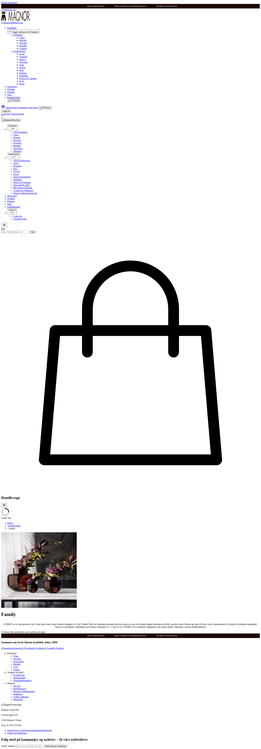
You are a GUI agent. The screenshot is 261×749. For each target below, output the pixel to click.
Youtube (59, 648)
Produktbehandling (22, 680)
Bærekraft (18, 699)
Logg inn (6, 111)
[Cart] (2, 117)
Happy (22, 59)
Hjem (10, 523)
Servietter (17, 148)
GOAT (16, 171)
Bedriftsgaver (19, 688)
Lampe (16, 669)
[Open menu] (11, 120)
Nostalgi (23, 56)
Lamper (23, 48)
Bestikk (23, 46)
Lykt (15, 667)
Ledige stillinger (21, 697)
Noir (21, 70)
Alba (21, 65)
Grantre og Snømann (23, 190)
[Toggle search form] (14, 100)
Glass (22, 37)
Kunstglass (18, 661)
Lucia (16, 174)
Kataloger (18, 694)
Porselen (17, 143)
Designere (12, 86)
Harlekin (23, 75)
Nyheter (11, 89)
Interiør (22, 40)
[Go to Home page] (8, 9)
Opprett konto (17, 114)
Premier (11, 92)
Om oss (17, 686)
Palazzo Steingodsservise (25, 193)
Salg (9, 94)
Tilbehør (17, 151)
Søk (33, 232)
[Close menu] (4, 225)
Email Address (8, 746)
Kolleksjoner (19, 51)
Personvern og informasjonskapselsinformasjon (29, 730)
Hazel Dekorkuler (21, 177)
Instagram (18, 648)
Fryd (21, 81)
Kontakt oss (19, 675)
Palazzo (23, 73)
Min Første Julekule (22, 187)
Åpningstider (19, 678)
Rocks (22, 67)
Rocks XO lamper (28, 78)
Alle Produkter (20, 132)
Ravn (21, 84)
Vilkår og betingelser (17, 733)
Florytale (23, 62)
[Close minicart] (4, 505)
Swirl (21, 54)
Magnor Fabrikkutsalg (23, 691)
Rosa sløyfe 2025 (21, 185)
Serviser (23, 43)
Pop (15, 168)
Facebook (40, 648)
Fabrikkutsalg (13, 97)
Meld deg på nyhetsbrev (55, 746)
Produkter (12, 28)
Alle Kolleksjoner (21, 160)
